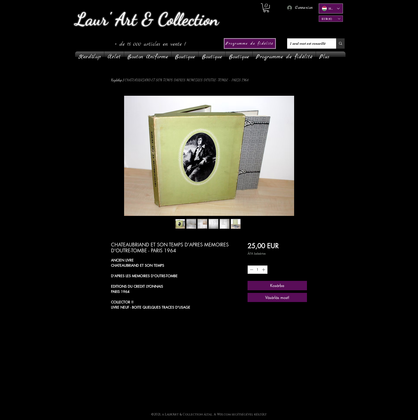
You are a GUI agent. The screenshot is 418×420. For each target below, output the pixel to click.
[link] (266, 7)
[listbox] (331, 18)
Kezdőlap (116, 80)
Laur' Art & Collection (147, 19)
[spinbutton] (257, 270)
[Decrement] (251, 270)
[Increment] (264, 270)
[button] (331, 18)
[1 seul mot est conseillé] (340, 43)
